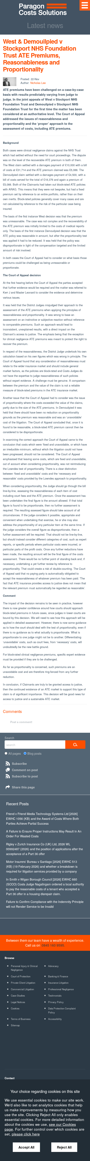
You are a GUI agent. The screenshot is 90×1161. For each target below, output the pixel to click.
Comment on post (25, 770)
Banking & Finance (58, 976)
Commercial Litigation (22, 989)
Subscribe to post (25, 776)
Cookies (15, 1008)
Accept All (26, 1147)
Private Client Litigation (23, 982)
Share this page (23, 787)
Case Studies (18, 995)
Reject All (64, 1147)
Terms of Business (21, 1019)
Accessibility (55, 1019)
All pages (14, 753)
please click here (26, 1134)
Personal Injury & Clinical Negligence (24, 968)
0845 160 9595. (53, 945)
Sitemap (15, 1025)
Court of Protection (20, 976)
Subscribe (19, 763)
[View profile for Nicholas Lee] (9, 81)
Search (9, 737)
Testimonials (55, 995)
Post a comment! (21, 722)
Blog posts (34, 753)
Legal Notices (18, 1002)
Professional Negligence (61, 989)
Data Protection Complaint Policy (62, 1010)
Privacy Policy (56, 1002)
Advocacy (53, 966)
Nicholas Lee (38, 83)
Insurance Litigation (58, 982)
